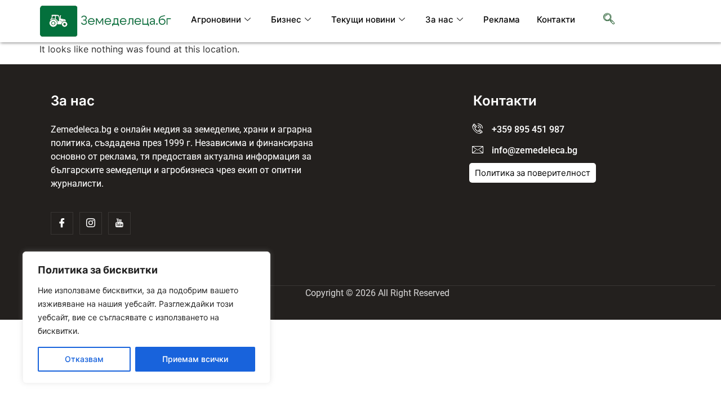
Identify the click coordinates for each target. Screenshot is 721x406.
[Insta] (90, 223)
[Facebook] (62, 223)
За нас (439, 19)
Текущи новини (363, 19)
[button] (609, 19)
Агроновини (216, 19)
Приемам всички (195, 359)
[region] (146, 317)
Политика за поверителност (532, 172)
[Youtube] (119, 223)
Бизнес (286, 19)
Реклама (501, 19)
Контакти (556, 19)
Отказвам (84, 359)
